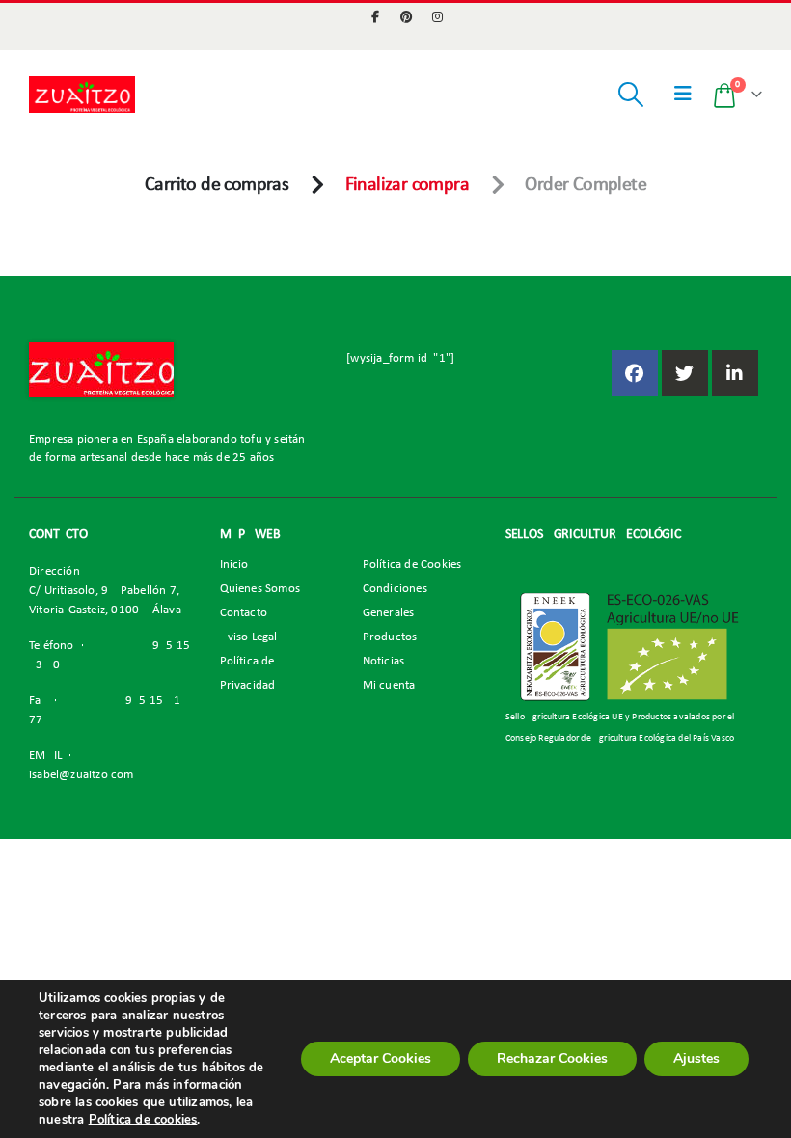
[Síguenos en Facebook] (635, 373)
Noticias (384, 661)
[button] (630, 95)
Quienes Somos (260, 589)
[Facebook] (375, 16)
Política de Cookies (412, 565)
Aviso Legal (249, 637)
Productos (390, 637)
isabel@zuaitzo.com (81, 775)
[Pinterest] (407, 16)
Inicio (234, 565)
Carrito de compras (216, 185)
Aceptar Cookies (380, 1058)
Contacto (244, 613)
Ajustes (696, 1058)
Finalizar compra (407, 185)
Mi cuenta (389, 685)
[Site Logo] (82, 94)
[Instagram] (437, 16)
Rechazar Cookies (552, 1058)
